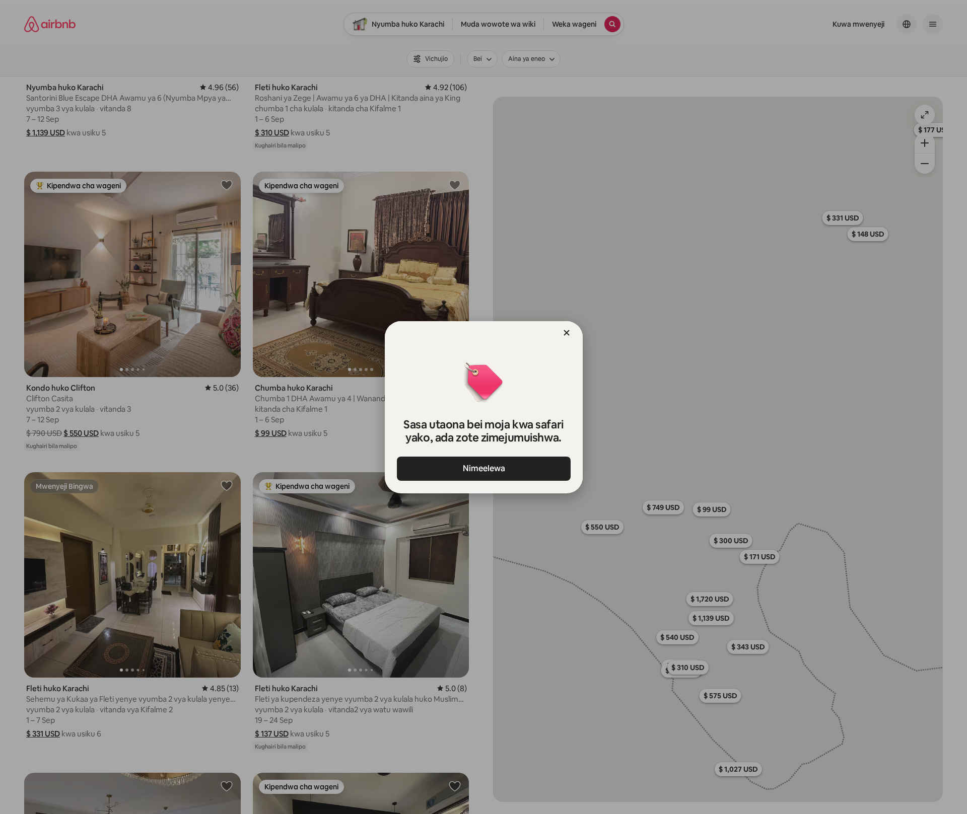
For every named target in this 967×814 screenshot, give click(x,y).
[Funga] (567, 333)
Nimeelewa (483, 468)
